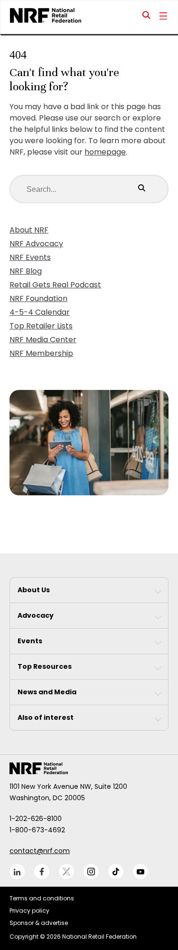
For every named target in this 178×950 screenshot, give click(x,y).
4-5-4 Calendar (39, 312)
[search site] (146, 17)
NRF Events (30, 257)
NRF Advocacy (36, 243)
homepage (105, 152)
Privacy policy (29, 911)
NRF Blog (25, 271)
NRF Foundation (38, 298)
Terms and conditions (41, 898)
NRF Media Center (42, 339)
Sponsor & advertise (38, 923)
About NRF (28, 230)
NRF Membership (41, 353)
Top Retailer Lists (41, 325)
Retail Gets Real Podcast (55, 284)
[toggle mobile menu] (163, 17)
